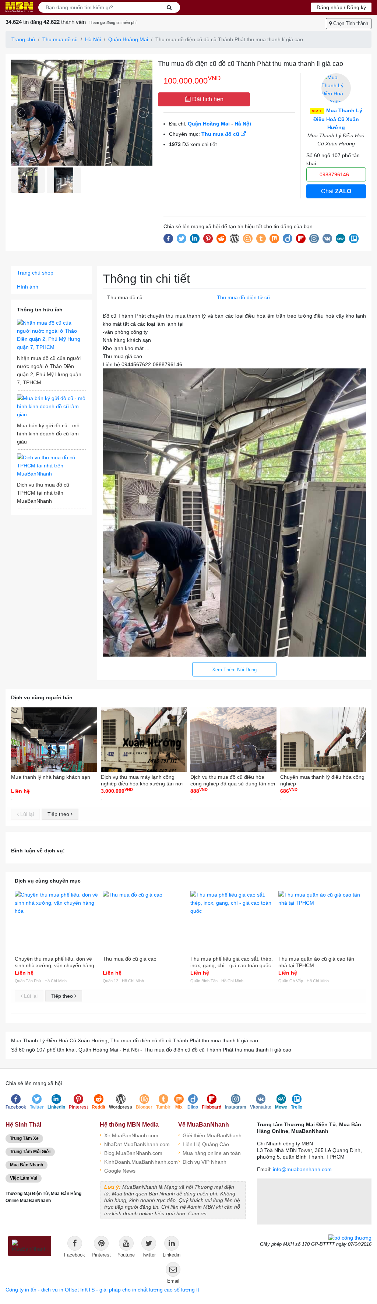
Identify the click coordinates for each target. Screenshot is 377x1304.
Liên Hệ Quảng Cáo (203, 1143)
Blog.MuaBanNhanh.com (131, 1152)
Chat (336, 191)
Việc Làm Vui (23, 1178)
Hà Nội (93, 39)
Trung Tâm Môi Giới (30, 1151)
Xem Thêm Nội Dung (234, 669)
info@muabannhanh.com (302, 1169)
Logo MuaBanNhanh (19, 7)
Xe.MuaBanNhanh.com (129, 1134)
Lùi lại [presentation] (26, 814)
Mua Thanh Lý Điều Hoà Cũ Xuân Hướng (337, 118)
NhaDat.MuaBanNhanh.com (133, 1143)
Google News (117, 1170)
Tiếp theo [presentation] (59, 814)
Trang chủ (23, 39)
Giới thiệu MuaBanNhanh (210, 1134)
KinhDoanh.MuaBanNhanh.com (133, 1161)
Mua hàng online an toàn (209, 1152)
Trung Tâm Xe (24, 1138)
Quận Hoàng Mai (128, 39)
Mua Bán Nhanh (26, 1164)
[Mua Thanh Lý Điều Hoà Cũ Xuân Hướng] (336, 88)
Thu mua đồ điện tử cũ (243, 297)
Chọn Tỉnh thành (350, 23)
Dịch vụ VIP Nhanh (202, 1161)
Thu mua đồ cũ (60, 39)
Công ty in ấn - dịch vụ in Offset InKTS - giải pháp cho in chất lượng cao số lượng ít (102, 1290)
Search (169, 7)
